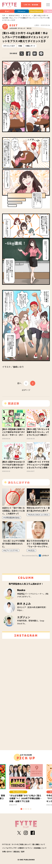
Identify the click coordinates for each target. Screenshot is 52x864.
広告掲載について (40, 848)
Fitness (22, 11)
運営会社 (16, 851)
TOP (3, 15)
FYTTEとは (6, 844)
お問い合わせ (7, 851)
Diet (7, 11)
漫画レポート (30, 46)
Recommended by (30, 555)
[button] (21, 809)
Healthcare (36, 11)
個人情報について (38, 844)
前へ (19, 383)
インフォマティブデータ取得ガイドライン (17, 848)
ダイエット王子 (9, 46)
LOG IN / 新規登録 (31, 4)
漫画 (20, 46)
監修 (22, 851)
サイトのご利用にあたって (21, 844)
